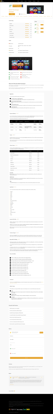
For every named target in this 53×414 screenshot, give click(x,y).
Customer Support (30, 16)
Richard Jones (15, 377)
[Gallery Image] (35, 9)
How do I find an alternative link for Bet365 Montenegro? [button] (16, 319)
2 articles (41, 377)
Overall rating (2, 16)
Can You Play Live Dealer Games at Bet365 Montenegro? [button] (16, 310)
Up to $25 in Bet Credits (7, 412)
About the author (12, 384)
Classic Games (17, 16)
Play (48, 412)
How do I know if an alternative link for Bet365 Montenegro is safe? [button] (17, 321)
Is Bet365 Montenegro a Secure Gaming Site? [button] (14, 308)
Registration (6, 16)
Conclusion (45, 16)
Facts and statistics (41, 16)
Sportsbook (21, 16)
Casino (14, 16)
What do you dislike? (13, 353)
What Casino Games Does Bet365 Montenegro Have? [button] (15, 317)
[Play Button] (20, 63)
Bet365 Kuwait (38, 31)
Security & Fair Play (25, 16)
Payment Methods (11, 16)
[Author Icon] (11, 377)
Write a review (41, 332)
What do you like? (13, 348)
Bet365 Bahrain (38, 24)
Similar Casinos (48, 16)
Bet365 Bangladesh (37, 28)
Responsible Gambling (35, 16)
